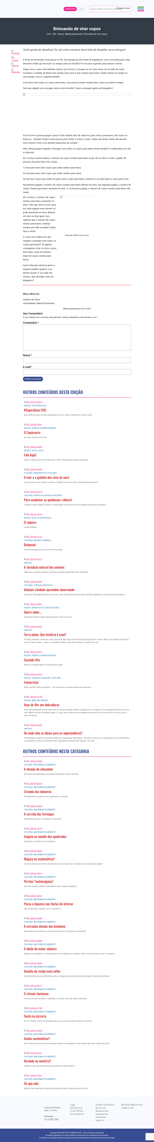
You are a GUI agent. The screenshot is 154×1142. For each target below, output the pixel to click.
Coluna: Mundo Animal (37, 540)
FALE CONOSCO (77, 1114)
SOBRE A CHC (127, 1108)
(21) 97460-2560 (51, 1119)
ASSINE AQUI (70, 9)
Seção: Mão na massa (36, 700)
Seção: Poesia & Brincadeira (40, 428)
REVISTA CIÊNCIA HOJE (132, 1105)
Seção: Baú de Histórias (37, 518)
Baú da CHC (101, 1108)
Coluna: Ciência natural (38, 585)
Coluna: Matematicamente (39, 764)
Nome (27, 355)
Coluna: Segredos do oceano (40, 473)
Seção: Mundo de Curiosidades (41, 607)
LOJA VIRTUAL (76, 1111)
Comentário (31, 322)
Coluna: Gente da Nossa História (43, 495)
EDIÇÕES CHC (76, 1108)
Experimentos (102, 1114)
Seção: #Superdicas (35, 405)
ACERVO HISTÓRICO (105, 1105)
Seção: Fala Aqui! (34, 450)
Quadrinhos (101, 1117)
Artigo (28, 562)
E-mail (27, 367)
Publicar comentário (33, 379)
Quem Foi (100, 1120)
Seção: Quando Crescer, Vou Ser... (43, 678)
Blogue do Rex (102, 1111)
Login (82, 9)
